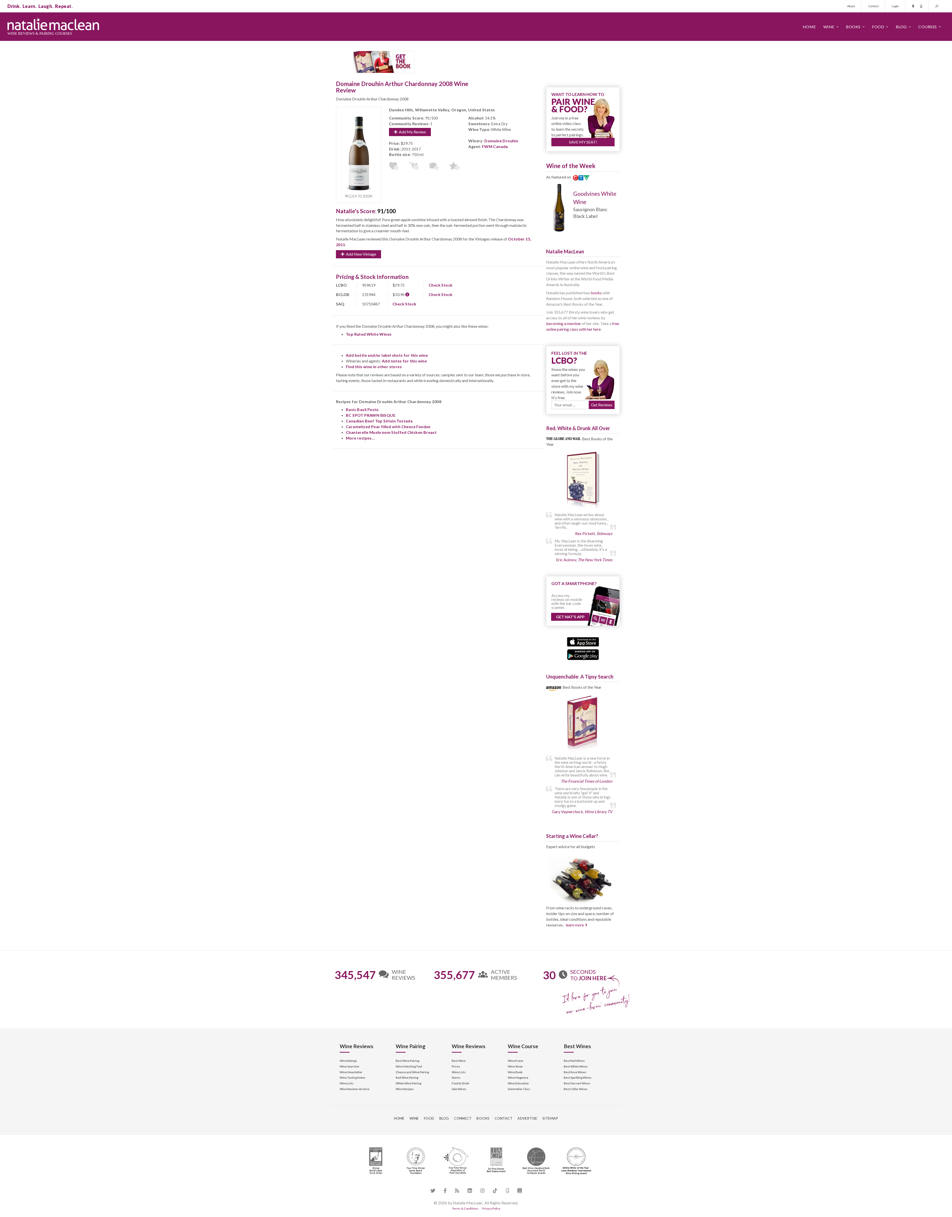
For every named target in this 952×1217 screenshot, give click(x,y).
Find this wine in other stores (374, 366)
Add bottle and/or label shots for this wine (387, 355)
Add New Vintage (360, 254)
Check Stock (440, 285)
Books (853, 26)
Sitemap (550, 1118)
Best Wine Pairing (407, 1061)
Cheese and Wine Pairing (412, 1072)
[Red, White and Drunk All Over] (583, 480)
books (596, 292)
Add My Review (411, 131)
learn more (574, 924)
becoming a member (563, 323)
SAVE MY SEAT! (583, 142)
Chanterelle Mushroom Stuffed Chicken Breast (391, 432)
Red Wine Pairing (407, 1077)
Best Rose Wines (575, 1072)
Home (809, 26)
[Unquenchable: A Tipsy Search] (583, 724)
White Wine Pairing (408, 1083)
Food (878, 26)
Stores (456, 1077)
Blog (901, 26)
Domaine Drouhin (501, 140)
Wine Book (515, 1072)
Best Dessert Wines (577, 1083)
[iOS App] (583, 641)
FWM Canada (495, 146)
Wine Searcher (349, 1066)
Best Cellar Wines (576, 1089)
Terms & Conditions (465, 1208)
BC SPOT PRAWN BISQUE (370, 415)
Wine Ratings (348, 1061)
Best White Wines (576, 1066)
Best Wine (459, 1061)
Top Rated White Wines (368, 334)
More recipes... (360, 438)
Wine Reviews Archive (354, 1089)
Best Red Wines (574, 1061)
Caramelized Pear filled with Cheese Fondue (388, 426)
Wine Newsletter (351, 1072)
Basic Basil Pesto (362, 409)
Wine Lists (347, 1083)
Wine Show (515, 1066)
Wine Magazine (518, 1077)
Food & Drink (460, 1083)
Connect (463, 1118)
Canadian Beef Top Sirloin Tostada (379, 420)
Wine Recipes (405, 1089)
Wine (828, 26)
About (851, 6)
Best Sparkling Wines (578, 1077)
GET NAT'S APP (570, 616)
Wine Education (518, 1083)
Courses (927, 26)
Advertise (527, 1118)
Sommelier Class (519, 1089)
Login (895, 6)
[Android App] (583, 654)
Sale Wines (459, 1089)
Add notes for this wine (404, 360)
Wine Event (515, 1061)
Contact (873, 6)
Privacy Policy (491, 1208)
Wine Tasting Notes (352, 1077)
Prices (456, 1066)
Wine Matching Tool (409, 1066)
